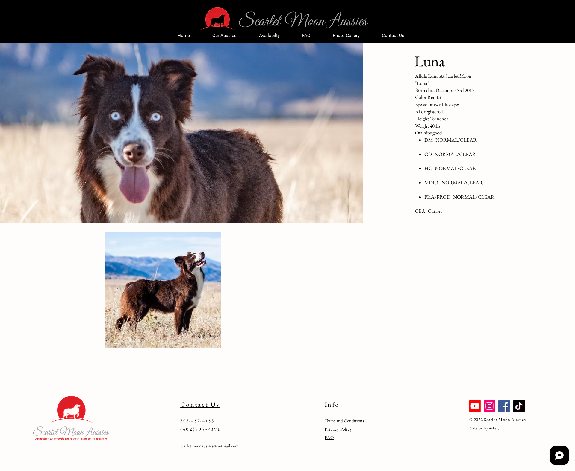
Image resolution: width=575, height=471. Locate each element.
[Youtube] (475, 406)
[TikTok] (519, 406)
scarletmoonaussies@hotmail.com (209, 446)
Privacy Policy (338, 429)
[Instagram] (489, 406)
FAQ (329, 437)
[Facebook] (504, 406)
